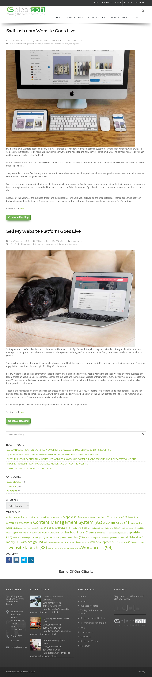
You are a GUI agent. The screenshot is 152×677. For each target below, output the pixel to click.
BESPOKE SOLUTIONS (97, 17)
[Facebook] (9, 560)
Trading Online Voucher (100, 538)
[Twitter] (24, 560)
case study (118, 517)
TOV (86, 538)
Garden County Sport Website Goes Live (30, 468)
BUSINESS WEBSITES (74, 17)
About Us (84, 601)
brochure (103, 517)
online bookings (74, 532)
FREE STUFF (139, 2)
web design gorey (80, 542)
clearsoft (133, 517)
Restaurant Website (21, 538)
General (11, 486)
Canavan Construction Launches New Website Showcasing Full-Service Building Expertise (59, 449)
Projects (60, 40)
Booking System (87, 517)
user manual (122, 537)
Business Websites (89, 605)
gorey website (59, 528)
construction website (19, 523)
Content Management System (27, 43)
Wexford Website (55, 548)
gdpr (43, 528)
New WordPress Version (45, 532)
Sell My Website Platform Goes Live (43, 231)
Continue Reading (18, 217)
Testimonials (86, 632)
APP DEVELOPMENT (119, 17)
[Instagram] (16, 560)
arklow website (44, 517)
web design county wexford (57, 542)
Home (83, 596)
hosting (76, 528)
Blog (82, 627)
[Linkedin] (137, 608)
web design (32, 542)
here (22, 208)
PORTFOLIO (106, 2)
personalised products (118, 533)
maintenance (129, 528)
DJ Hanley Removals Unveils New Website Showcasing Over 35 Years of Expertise (52, 454)
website (126, 542)
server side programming (65, 537)
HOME (57, 17)
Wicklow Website (72, 548)
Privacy (141, 671)
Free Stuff (85, 645)
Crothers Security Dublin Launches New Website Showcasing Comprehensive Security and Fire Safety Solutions (71, 459)
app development (26, 517)
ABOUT (118, 2)
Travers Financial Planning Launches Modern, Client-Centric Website (47, 463)
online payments (98, 532)
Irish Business (94, 528)
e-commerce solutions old (93, 622)
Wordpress (74, 43)
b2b (11, 43)
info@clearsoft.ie (19, 647)
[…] (58, 612)
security (38, 537)
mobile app (22, 532)
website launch (61, 43)
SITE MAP (128, 2)
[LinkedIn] (31, 560)
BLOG (96, 2)
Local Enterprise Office (111, 528)
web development (104, 542)
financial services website (28, 528)
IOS (84, 528)
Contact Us (85, 636)
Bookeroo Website (89, 641)
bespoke (70, 517)
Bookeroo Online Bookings (93, 618)
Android (11, 517)
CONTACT (137, 17)
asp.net (57, 517)
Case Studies (14, 481)
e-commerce (47, 43)
